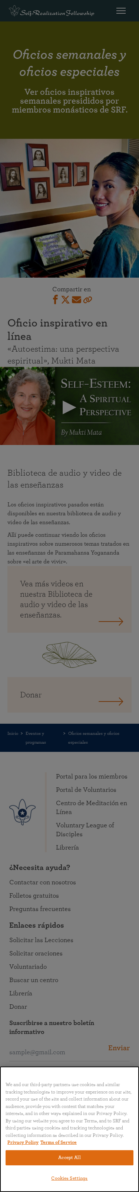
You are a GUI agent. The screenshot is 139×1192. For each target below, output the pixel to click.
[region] (69, 1129)
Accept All (69, 1157)
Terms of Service (58, 1142)
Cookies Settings (69, 1178)
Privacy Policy (23, 1142)
